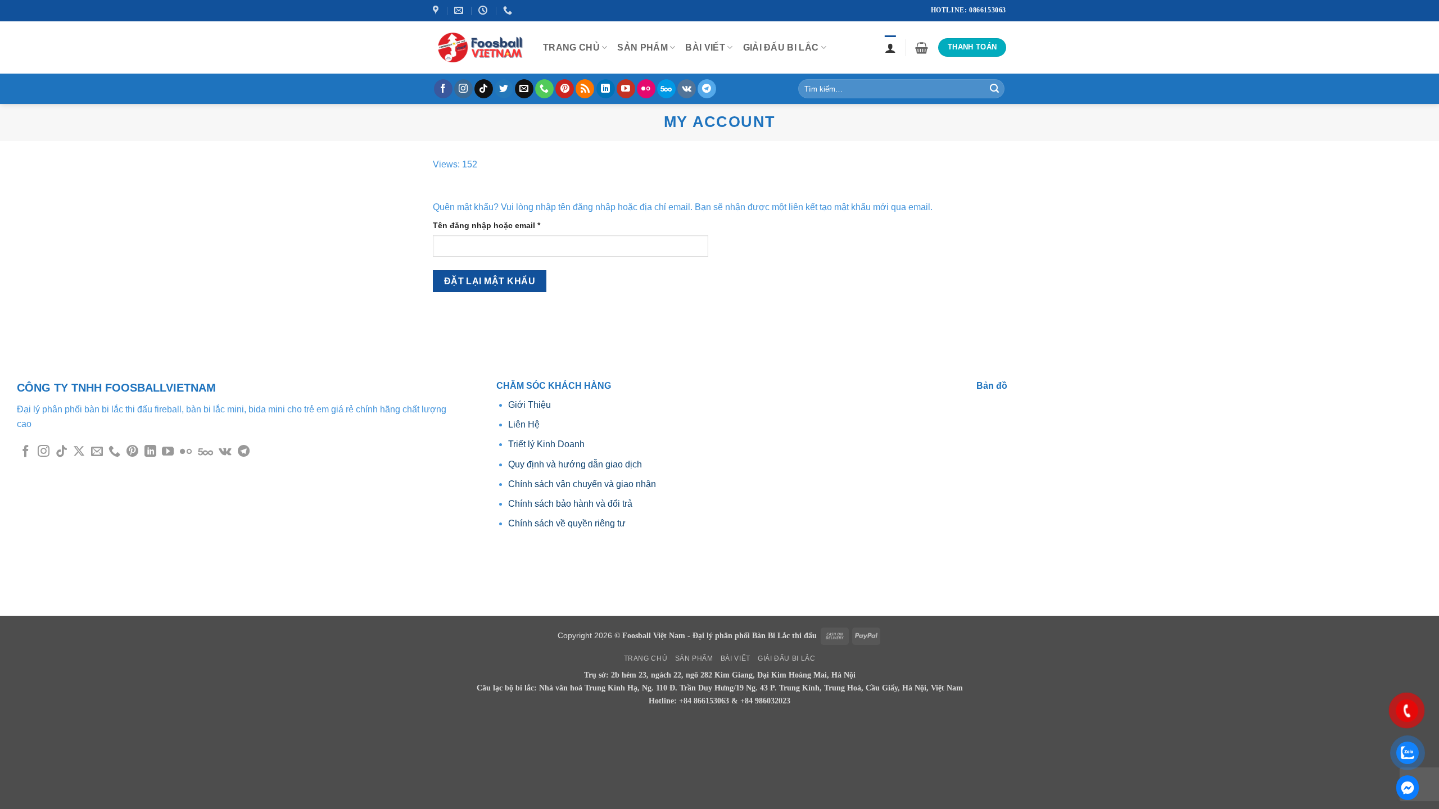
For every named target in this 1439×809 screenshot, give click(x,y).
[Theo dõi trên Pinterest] (564, 88)
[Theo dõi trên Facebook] (443, 88)
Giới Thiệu (530, 405)
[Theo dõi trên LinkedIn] (605, 88)
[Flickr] (646, 88)
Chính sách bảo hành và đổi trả (570, 503)
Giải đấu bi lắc (781, 47)
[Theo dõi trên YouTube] (626, 88)
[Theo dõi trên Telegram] (707, 88)
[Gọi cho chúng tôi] (544, 88)
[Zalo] (1407, 787)
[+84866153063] (509, 10)
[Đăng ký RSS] (585, 88)
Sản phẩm (642, 47)
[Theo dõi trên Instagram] (463, 88)
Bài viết (705, 47)
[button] (921, 47)
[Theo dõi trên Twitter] (504, 88)
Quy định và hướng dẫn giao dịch (575, 464)
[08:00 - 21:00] (484, 10)
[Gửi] (994, 88)
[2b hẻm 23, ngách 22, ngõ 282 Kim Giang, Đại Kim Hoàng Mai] (437, 10)
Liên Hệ (524, 424)
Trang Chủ (571, 47)
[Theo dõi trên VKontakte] (686, 88)
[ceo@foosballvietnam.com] (460, 10)
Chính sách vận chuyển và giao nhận (582, 484)
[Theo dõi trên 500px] (666, 88)
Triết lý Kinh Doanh (546, 444)
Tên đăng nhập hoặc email (496, 226)
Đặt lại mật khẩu (489, 281)
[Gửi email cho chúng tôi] (524, 88)
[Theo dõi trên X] (79, 452)
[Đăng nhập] (890, 47)
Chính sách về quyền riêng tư (567, 523)
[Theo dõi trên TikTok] (483, 88)
